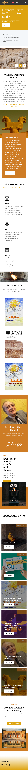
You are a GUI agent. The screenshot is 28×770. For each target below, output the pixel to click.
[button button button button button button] (9, 691)
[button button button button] (9, 633)
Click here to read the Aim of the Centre (14, 188)
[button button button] (9, 604)
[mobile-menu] (24, 2)
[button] (9, 547)
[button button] (9, 575)
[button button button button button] (9, 662)
